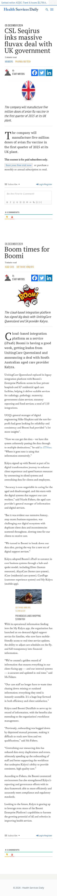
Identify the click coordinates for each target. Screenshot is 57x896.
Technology (20, 610)
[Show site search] (47, 9)
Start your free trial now (19, 165)
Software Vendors (25, 266)
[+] (40, 202)
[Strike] (17, 202)
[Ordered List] (20, 202)
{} (37, 202)
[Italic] (10, 202)
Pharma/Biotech (23, 61)
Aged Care (9, 266)
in (45, 447)
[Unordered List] (23, 202)
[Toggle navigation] (52, 9)
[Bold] (7, 202)
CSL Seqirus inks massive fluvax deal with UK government (28, 40)
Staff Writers (18, 74)
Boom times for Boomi (27, 252)
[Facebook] (34, 72)
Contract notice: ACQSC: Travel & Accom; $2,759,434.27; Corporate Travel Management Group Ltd (25, 2)
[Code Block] (30, 202)
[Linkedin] (49, 72)
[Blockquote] (27, 202)
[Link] (33, 202)
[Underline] (13, 202)
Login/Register (45, 184)
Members (9, 61)
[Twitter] (41, 72)
